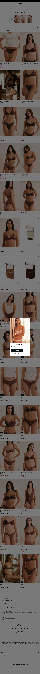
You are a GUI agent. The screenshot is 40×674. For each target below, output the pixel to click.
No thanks (17, 353)
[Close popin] (28, 319)
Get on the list (17, 350)
